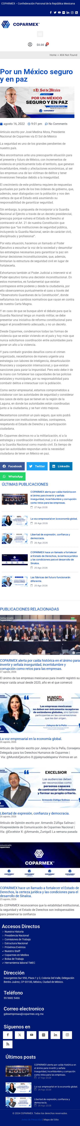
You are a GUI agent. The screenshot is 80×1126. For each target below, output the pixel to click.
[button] (40, 34)
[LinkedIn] (68, 12)
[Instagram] (72, 12)
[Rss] (76, 12)
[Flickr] (43, 1035)
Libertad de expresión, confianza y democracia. (35, 813)
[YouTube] (31, 1035)
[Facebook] (50, 12)
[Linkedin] (55, 1035)
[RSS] (7, 1044)
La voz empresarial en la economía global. (31, 739)
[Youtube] (59, 12)
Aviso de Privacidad (32, 1119)
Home (53, 54)
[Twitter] (55, 12)
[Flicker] (63, 12)
